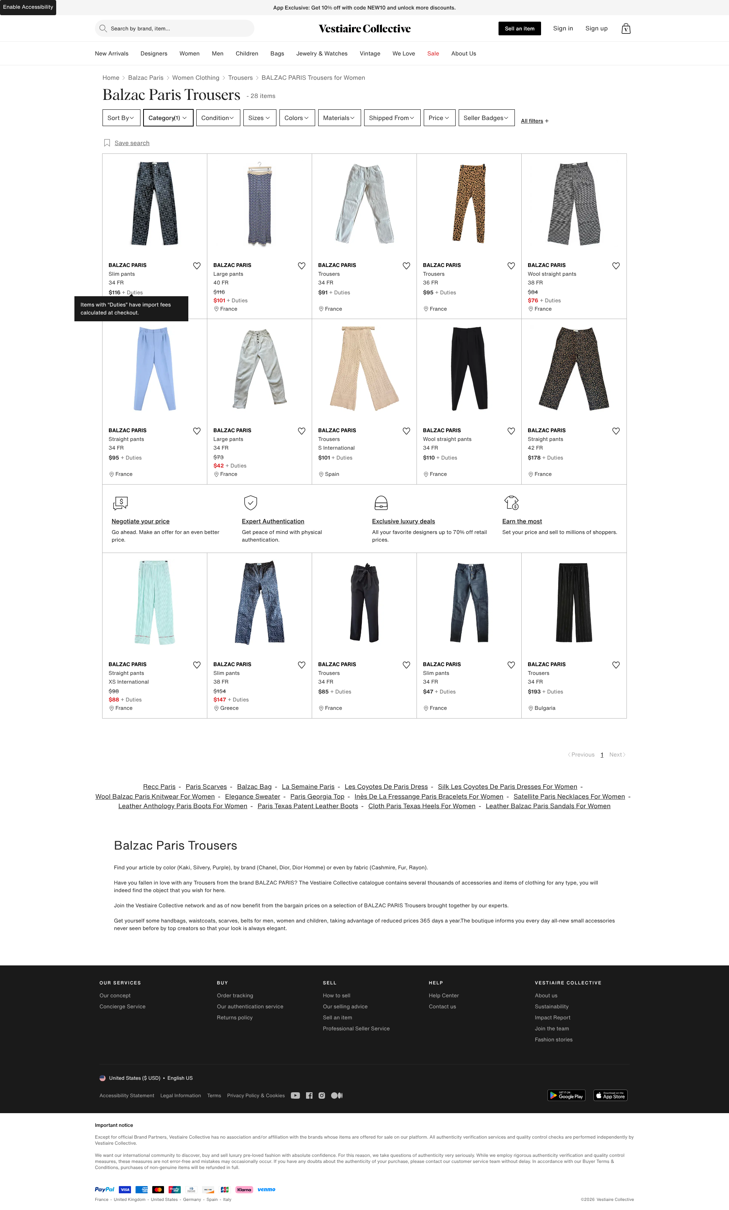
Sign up (596, 28)
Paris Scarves (206, 786)
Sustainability (552, 1007)
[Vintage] (386, 54)
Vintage (370, 53)
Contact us (442, 1007)
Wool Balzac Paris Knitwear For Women (155, 796)
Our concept (115, 996)
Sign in (563, 28)
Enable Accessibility (28, 7)
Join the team (552, 1029)
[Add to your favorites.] (196, 265)
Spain (212, 1199)
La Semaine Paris (308, 786)
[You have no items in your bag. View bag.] (626, 28)
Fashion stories (554, 1040)
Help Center (444, 996)
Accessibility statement (126, 1095)
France (102, 1199)
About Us (463, 53)
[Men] (230, 54)
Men (218, 53)
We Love (404, 53)
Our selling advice (345, 1007)
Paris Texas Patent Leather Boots (307, 806)
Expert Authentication (273, 521)
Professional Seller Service (356, 1029)
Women (190, 53)
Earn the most (522, 521)
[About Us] (482, 54)
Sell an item (520, 28)
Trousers (240, 77)
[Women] (206, 54)
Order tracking (235, 996)
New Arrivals (111, 53)
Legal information (180, 1095)
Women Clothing (196, 77)
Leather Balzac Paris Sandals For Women (548, 806)
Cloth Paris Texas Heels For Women (422, 806)
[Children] (264, 54)
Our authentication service (250, 1007)
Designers (153, 53)
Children (247, 53)
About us (546, 996)
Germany (192, 1199)
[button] (626, 28)
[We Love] (421, 54)
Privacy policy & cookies (256, 1095)
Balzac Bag (254, 786)
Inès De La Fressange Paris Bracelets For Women (429, 796)
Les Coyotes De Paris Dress (386, 786)
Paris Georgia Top (317, 796)
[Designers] (173, 54)
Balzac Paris (145, 77)
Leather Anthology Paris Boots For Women (183, 806)
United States (164, 1199)
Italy (227, 1199)
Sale (433, 53)
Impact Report (553, 1018)
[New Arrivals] (134, 54)
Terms (214, 1095)
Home (111, 77)
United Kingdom (130, 1199)
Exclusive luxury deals (403, 521)
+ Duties (132, 292)
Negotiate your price (141, 521)
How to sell (336, 996)
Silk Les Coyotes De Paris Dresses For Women (508, 786)
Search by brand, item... (140, 28)
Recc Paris (159, 786)
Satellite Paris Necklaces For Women (569, 796)
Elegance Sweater (252, 796)
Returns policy (234, 1018)
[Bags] (290, 54)
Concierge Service (122, 1007)
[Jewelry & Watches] (353, 54)
